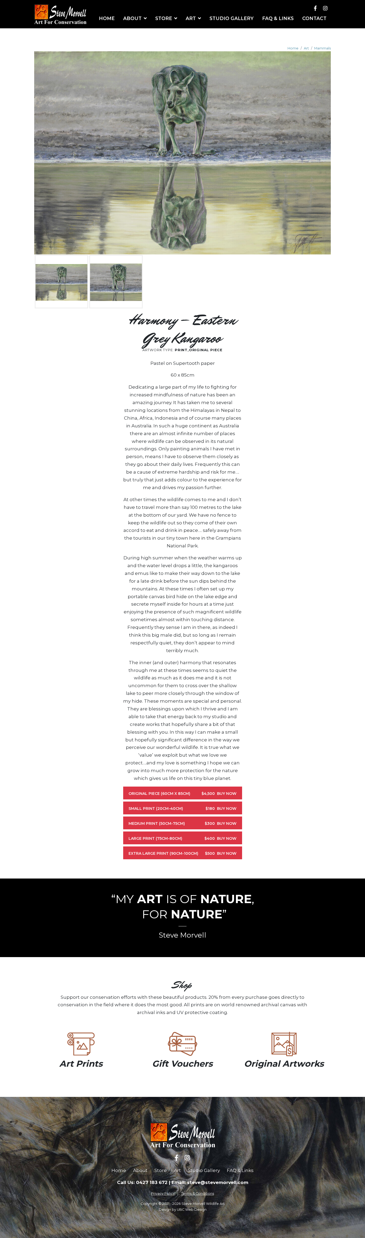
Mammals (322, 48)
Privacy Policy (163, 1193)
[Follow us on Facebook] (315, 8)
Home (293, 48)
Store (160, 1170)
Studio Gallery (204, 1170)
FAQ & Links (240, 1170)
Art (306, 48)
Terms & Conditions (197, 1193)
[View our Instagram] (325, 8)
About (140, 1170)
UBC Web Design (192, 1210)
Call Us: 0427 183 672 (142, 1182)
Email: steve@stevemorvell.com (210, 1182)
